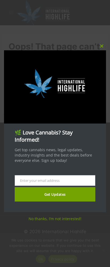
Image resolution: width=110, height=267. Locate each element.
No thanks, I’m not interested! (55, 218)
